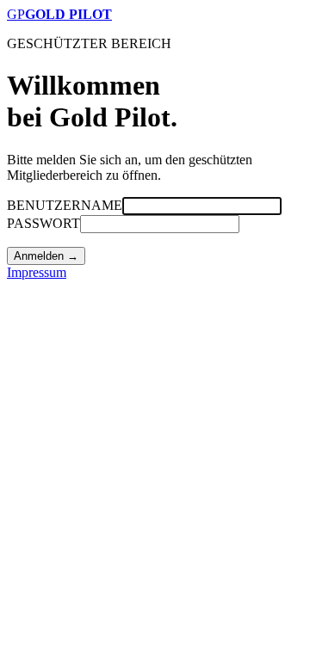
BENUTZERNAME (64, 205)
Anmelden (46, 255)
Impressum (36, 272)
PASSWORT (43, 223)
